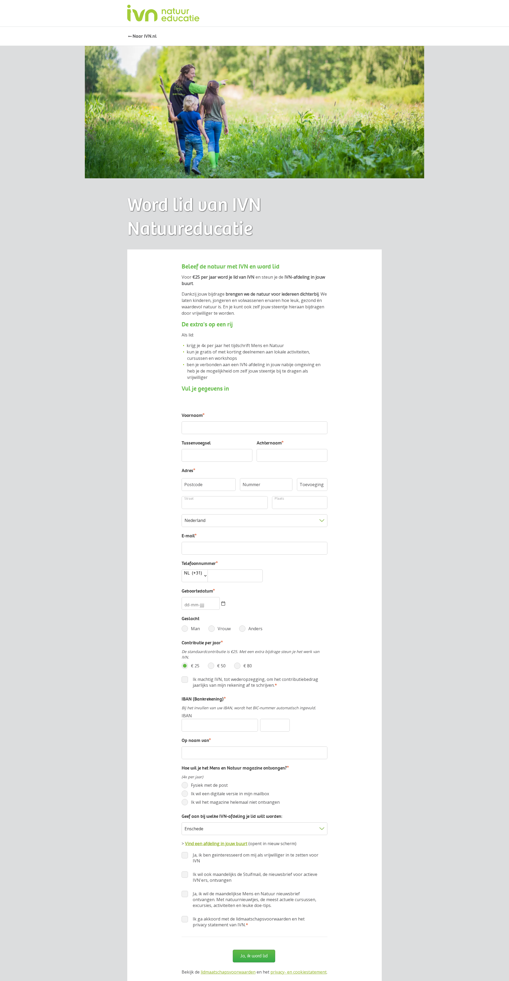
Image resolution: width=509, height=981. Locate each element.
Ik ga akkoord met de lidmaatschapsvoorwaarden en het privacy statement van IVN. (249, 922)
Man (186, 628)
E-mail (189, 536)
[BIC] (275, 725)
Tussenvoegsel (196, 443)
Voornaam (193, 415)
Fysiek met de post (203, 785)
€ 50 (212, 666)
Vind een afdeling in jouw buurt (216, 843)
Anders (249, 629)
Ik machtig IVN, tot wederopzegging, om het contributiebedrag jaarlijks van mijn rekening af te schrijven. (255, 682)
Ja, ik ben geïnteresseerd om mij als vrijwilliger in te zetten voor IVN (255, 858)
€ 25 (186, 666)
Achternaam (270, 443)
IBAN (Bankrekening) (204, 699)
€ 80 (238, 666)
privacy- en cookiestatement (298, 972)
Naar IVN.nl (145, 36)
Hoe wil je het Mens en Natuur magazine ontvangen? (235, 768)
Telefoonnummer (200, 563)
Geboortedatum (198, 591)
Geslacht (190, 618)
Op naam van (196, 740)
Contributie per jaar (202, 643)
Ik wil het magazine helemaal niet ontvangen (229, 802)
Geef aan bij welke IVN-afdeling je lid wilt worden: (232, 816)
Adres (188, 470)
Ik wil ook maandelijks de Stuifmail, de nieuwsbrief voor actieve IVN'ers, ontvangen (255, 877)
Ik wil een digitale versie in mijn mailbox (223, 794)
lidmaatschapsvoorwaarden (228, 972)
